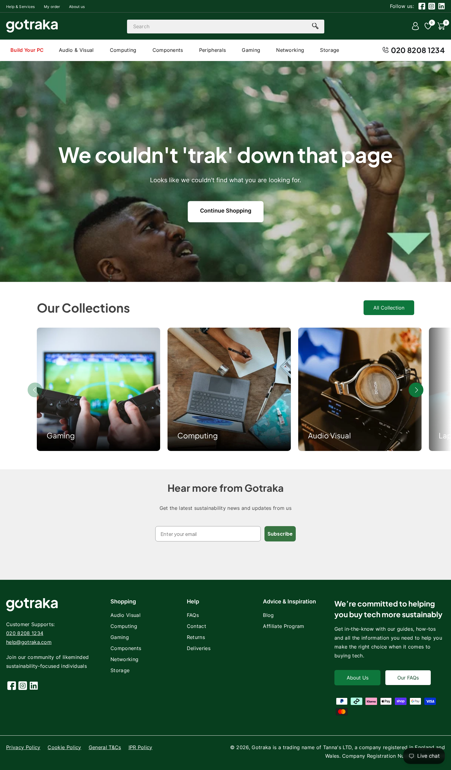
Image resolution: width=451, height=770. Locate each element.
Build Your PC (27, 50)
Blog (268, 615)
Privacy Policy (23, 747)
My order (52, 6)
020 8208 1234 (418, 50)
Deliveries (198, 648)
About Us (357, 678)
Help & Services (20, 6)
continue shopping (225, 210)
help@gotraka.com (29, 642)
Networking (124, 659)
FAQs (193, 615)
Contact (196, 626)
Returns (196, 637)
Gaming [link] (61, 435)
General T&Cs (105, 747)
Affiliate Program (283, 626)
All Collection (388, 308)
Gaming (119, 637)
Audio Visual (329, 435)
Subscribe (280, 533)
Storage (119, 670)
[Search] (315, 26)
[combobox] (225, 26)
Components (125, 648)
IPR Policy (140, 747)
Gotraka (261, 747)
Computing (197, 435)
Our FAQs (408, 678)
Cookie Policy (64, 747)
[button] (416, 390)
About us (77, 6)
